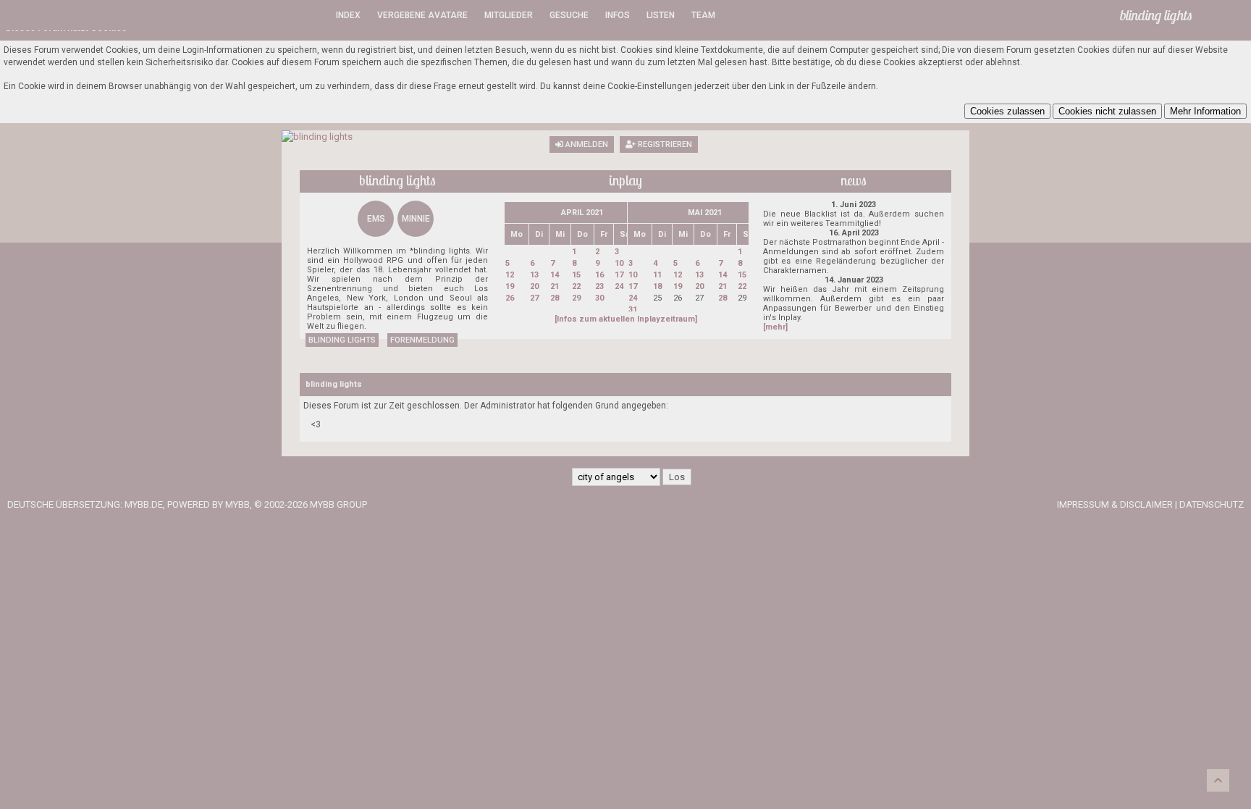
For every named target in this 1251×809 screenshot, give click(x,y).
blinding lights (342, 340)
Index (348, 15)
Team (703, 15)
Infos (617, 15)
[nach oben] (1218, 780)
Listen (660, 15)
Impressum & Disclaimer (1115, 504)
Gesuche (569, 15)
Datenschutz (1211, 504)
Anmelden (585, 144)
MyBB (237, 504)
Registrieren (664, 144)
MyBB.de (144, 504)
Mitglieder (508, 15)
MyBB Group (338, 504)
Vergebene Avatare (422, 15)
